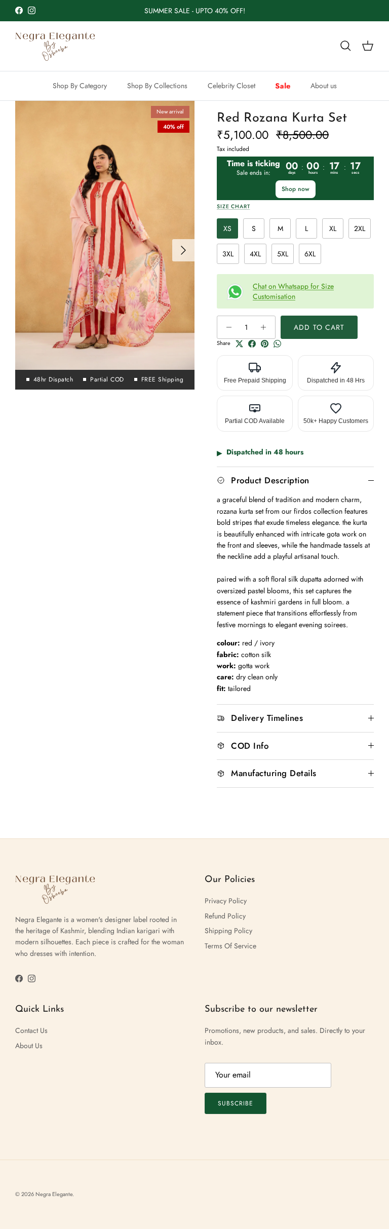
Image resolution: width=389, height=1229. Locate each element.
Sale (282, 86)
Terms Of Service (230, 946)
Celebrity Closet (231, 86)
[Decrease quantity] (226, 327)
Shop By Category (80, 86)
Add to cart (319, 327)
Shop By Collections (157, 86)
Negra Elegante (53, 1194)
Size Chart (233, 206)
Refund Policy (225, 916)
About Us (29, 1046)
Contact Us (31, 1030)
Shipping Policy (228, 931)
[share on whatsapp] (277, 344)
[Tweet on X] (239, 344)
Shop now (295, 189)
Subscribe (235, 1103)
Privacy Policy (226, 901)
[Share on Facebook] (252, 344)
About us (323, 86)
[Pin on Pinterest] (264, 344)
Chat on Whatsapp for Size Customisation (293, 291)
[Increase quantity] (266, 327)
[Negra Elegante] (55, 46)
